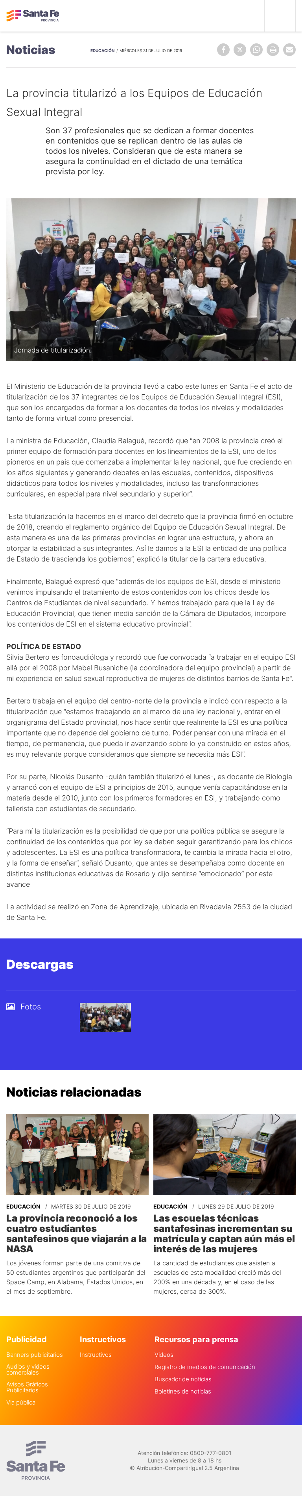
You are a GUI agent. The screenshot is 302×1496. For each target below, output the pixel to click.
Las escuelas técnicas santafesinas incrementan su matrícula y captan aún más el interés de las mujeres (224, 1233)
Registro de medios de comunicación (205, 1367)
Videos (164, 1355)
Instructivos (96, 1355)
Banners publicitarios (34, 1355)
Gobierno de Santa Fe (32, 16)
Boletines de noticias (183, 1391)
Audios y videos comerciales (28, 1369)
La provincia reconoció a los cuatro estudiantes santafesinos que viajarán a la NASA (76, 1233)
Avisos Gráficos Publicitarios (27, 1387)
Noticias (30, 50)
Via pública (20, 1402)
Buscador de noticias (183, 1379)
